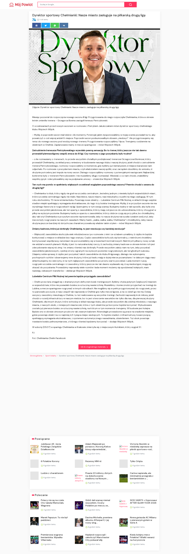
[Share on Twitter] (45, 25)
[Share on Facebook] (36, 25)
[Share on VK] (63, 25)
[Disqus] (94, 395)
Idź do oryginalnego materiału (93, 347)
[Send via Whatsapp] (55, 25)
